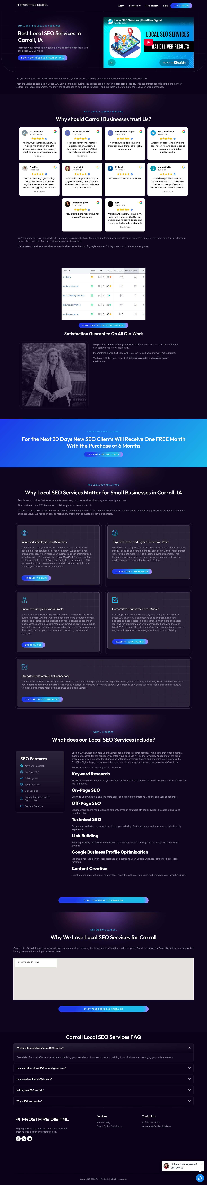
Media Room (151, 5)
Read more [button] (39, 156)
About (121, 5)
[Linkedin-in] (29, 1138)
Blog (165, 5)
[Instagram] (18, 1138)
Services (133, 5)
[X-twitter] (23, 1138)
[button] (103, 1048)
